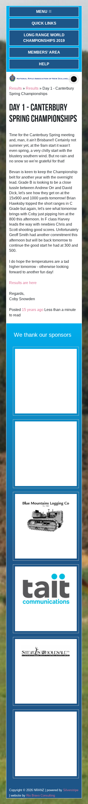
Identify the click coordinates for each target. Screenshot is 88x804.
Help (44, 64)
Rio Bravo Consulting (40, 795)
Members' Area (44, 52)
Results (15, 88)
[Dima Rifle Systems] (46, 744)
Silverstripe (70, 790)
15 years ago (32, 310)
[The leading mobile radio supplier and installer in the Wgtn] (46, 598)
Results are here (23, 283)
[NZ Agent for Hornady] (46, 671)
